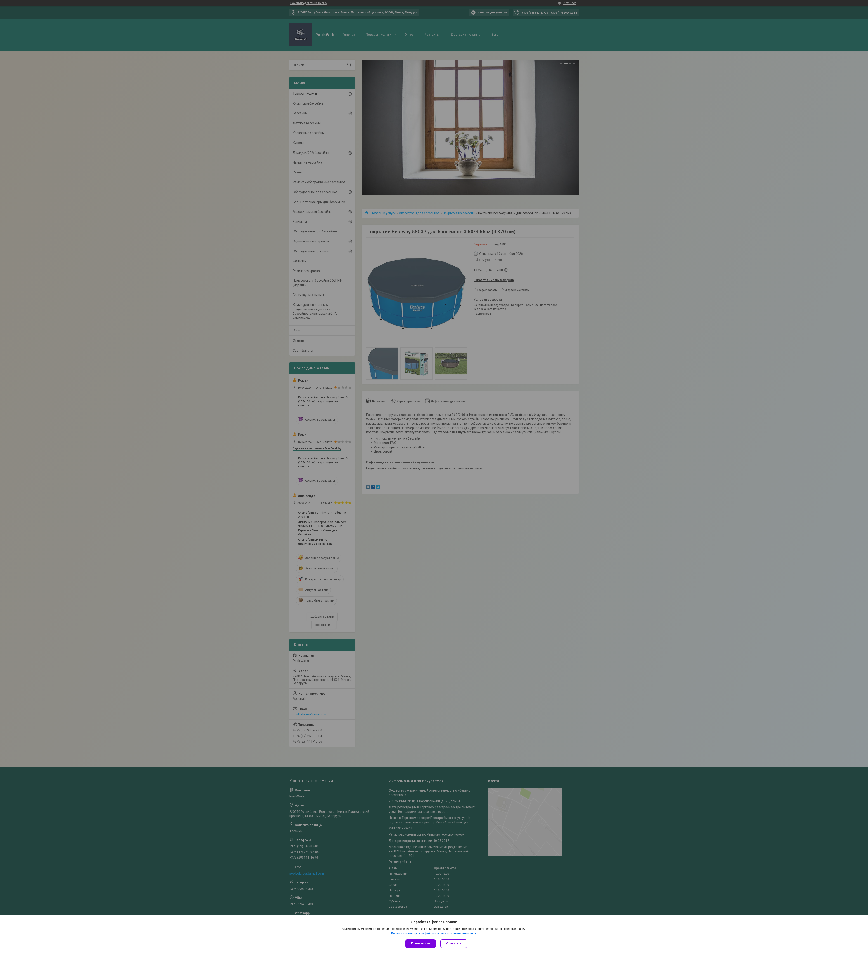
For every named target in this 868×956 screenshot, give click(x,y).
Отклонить (453, 943)
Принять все (420, 943)
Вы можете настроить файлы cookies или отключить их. (432, 933)
